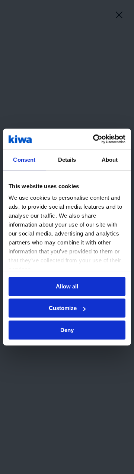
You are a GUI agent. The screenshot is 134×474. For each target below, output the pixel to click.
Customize (63, 308)
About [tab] (110, 160)
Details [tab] (67, 160)
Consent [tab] (24, 160)
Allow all (67, 286)
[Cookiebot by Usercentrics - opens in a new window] (94, 139)
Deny (67, 330)
